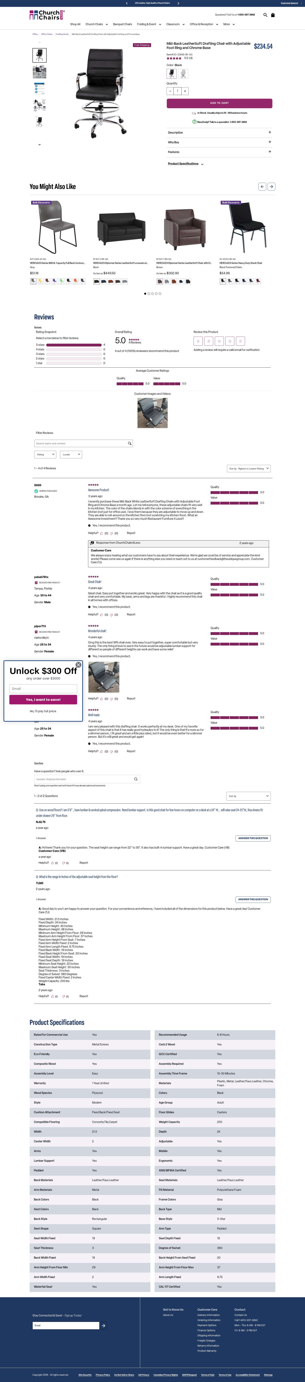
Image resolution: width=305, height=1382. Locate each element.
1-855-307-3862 (246, 15)
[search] (266, 15)
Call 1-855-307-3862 (246, 1320)
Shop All (75, 24)
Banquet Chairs (122, 24)
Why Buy (173, 142)
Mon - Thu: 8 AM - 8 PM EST (250, 1325)
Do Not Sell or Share (124, 1375)
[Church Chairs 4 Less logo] (47, 15)
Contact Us (241, 1315)
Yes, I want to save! (43, 699)
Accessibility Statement (248, 1375)
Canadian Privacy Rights (166, 1375)
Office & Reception (201, 24)
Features (173, 152)
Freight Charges (206, 1341)
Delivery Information (209, 1315)
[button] (39, 55)
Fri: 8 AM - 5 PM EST (246, 1330)
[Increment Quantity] (185, 91)
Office (35, 34)
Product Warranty (207, 1351)
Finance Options (206, 1330)
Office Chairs (47, 34)
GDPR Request (189, 1375)
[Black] (172, 74)
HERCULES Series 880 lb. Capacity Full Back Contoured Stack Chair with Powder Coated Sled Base (58, 263)
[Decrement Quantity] (170, 91)
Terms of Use (225, 1375)
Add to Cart (219, 103)
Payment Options (207, 1325)
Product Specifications (183, 163)
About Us (168, 1315)
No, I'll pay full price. (43, 711)
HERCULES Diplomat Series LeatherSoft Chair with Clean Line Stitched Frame (184, 263)
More (226, 24)
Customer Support (289, 3)
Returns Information (208, 1346)
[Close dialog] (78, 665)
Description (175, 132)
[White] (183, 74)
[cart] (272, 16)
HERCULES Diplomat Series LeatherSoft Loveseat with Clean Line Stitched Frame (121, 263)
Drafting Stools (62, 34)
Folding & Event (146, 24)
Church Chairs (94, 24)
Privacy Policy (103, 1375)
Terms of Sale (207, 1375)
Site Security (85, 1375)
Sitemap (268, 1375)
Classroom (173, 24)
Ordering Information (209, 1320)
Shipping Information (209, 1335)
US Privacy (143, 1375)
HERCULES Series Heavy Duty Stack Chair (241, 263)
